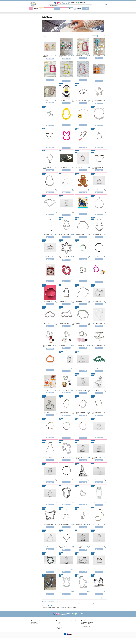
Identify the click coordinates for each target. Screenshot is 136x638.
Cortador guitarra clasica (64, 524)
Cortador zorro (78, 569)
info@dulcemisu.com (86, 626)
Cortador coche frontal (80, 234)
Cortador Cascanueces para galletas (64, 56)
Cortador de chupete (47, 501)
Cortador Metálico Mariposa (48, 524)
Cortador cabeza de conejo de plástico (64, 145)
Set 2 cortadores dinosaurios (97, 345)
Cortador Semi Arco (79, 55)
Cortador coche (46, 323)
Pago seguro (59, 626)
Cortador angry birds (96, 211)
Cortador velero (46, 546)
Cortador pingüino (79, 591)
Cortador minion (62, 100)
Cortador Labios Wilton (80, 122)
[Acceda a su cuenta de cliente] (104, 4)
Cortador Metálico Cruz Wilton (64, 457)
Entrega (58, 622)
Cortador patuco (79, 301)
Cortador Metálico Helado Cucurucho (64, 547)
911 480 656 (73, 2)
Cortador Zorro (45, 390)
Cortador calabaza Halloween (48, 368)
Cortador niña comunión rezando (80, 458)
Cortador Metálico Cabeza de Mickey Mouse (97, 168)
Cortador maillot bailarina (96, 234)
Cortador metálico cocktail (64, 167)
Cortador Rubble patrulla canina (80, 435)
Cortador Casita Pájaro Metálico (47, 168)
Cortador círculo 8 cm (96, 256)
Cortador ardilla (95, 591)
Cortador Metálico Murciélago (48, 256)
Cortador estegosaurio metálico (96, 369)
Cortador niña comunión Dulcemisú (63, 79)
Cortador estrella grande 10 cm (97, 101)
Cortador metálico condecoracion (79, 547)
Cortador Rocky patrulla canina (96, 413)
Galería (64, 2)
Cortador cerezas (46, 412)
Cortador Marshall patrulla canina (80, 413)
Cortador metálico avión (47, 122)
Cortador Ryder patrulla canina (63, 413)
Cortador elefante (62, 189)
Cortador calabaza (79, 256)
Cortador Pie (45, 100)
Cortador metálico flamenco (81, 390)
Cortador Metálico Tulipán (64, 234)
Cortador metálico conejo (80, 501)
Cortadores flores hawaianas (48, 279)
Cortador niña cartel (79, 368)
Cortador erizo (78, 323)
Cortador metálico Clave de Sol (81, 525)
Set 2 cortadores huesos (80, 279)
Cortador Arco (45, 78)
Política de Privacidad (60, 624)
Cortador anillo (94, 435)
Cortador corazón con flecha (81, 144)
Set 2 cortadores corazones (81, 345)
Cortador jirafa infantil (96, 479)
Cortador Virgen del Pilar (80, 78)
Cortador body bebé (63, 501)
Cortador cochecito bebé (96, 301)
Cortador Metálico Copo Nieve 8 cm (64, 257)
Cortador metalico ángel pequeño (63, 592)
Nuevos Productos (35, 623)
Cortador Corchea (95, 524)
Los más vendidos (35, 624)
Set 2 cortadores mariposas (64, 390)
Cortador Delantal (95, 144)
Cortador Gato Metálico (47, 144)
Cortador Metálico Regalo (96, 569)
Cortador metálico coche (47, 301)
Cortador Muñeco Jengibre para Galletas (48, 56)
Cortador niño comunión (47, 479)
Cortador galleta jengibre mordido (64, 369)
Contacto (58, 628)
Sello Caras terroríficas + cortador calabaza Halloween (97, 79)
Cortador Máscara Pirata (80, 211)
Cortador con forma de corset (48, 569)
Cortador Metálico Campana (97, 189)
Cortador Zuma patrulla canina (63, 435)
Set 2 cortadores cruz (63, 345)
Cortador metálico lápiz (96, 546)
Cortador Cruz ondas (96, 55)
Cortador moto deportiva (64, 323)
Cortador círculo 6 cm (63, 479)
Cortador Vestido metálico (48, 457)
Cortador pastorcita (63, 569)
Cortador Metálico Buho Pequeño (96, 502)
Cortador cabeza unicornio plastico (97, 280)
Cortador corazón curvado (97, 323)
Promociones (34, 622)
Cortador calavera (79, 167)
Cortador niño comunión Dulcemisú (47, 235)
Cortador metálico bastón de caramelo (48, 592)
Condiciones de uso (60, 623)
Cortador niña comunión (63, 301)
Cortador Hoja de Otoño (63, 279)
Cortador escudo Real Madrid (48, 189)
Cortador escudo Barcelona (97, 122)
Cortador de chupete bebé (81, 100)
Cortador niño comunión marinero (63, 212)
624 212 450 (83, 2)
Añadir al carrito (50, 58)
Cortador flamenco (95, 390)
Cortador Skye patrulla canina (48, 435)
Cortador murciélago (47, 211)
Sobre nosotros (59, 627)
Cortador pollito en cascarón (64, 122)
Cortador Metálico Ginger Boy (81, 189)
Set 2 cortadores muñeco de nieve (48, 346)
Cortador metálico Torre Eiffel (81, 479)
